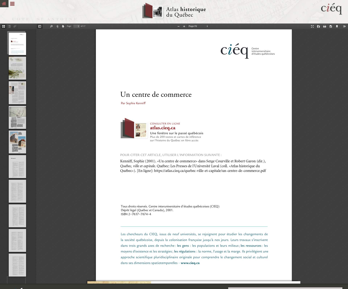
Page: (69, 26)
